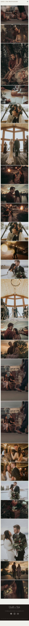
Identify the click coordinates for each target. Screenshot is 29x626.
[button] (27, 1)
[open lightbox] (14, 14)
